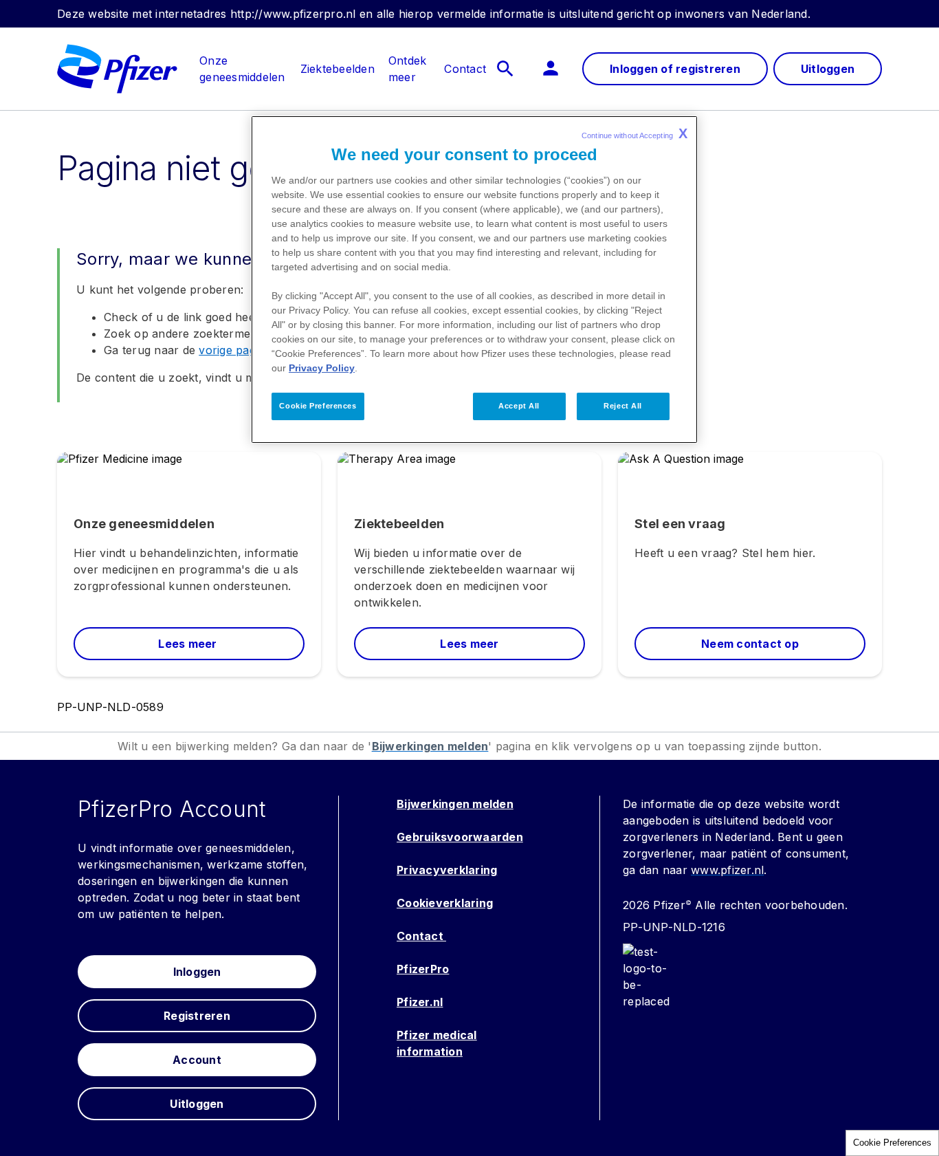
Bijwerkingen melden (455, 804)
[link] (242, 60)
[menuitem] (235, 69)
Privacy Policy (322, 367)
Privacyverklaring (447, 870)
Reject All (623, 406)
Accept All (519, 406)
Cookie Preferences (892, 1142)
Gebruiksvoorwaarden (460, 837)
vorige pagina (235, 350)
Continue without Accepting (634, 133)
